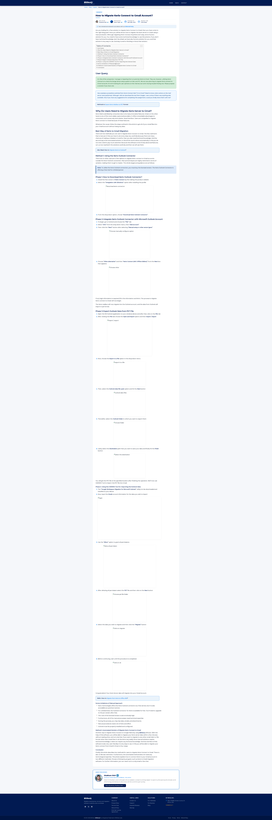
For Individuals (152, 800)
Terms (178, 818)
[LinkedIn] (92, 806)
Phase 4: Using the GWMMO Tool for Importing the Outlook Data (117, 61)
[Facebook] (85, 806)
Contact (184, 3)
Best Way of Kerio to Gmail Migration (108, 52)
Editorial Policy (129, 26)
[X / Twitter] (88, 806)
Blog (177, 3)
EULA (169, 818)
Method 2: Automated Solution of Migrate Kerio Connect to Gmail (117, 65)
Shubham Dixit (103, 22)
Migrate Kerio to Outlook (117, 150)
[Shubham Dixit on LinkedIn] (107, 22)
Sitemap (132, 807)
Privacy (174, 818)
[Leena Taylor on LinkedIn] (121, 22)
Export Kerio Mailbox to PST (114, 104)
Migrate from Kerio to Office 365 (117, 698)
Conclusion (101, 67)
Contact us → (169, 805)
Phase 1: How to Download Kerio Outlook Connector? (113, 56)
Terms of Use (115, 805)
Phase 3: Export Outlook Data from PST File (110, 59)
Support (132, 803)
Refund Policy (115, 807)
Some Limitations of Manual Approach (109, 63)
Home (171, 3)
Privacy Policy (115, 803)
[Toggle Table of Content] (140, 46)
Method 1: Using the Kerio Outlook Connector (111, 54)
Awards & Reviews (134, 805)
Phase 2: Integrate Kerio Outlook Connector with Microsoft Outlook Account (120, 58)
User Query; (100, 48)
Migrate (99, 12)
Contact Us (133, 800)
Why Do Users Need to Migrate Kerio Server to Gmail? (113, 50)
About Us (114, 800)
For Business (151, 803)
